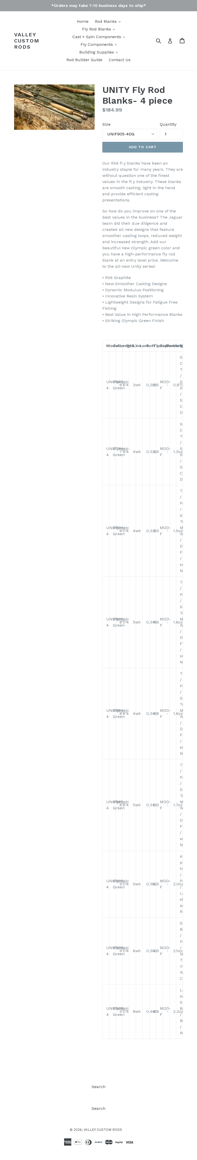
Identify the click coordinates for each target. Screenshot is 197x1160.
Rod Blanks (106, 21)
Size (106, 124)
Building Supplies (97, 52)
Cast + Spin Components (97, 36)
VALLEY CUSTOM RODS (26, 40)
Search (98, 1086)
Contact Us (120, 59)
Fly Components (97, 44)
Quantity (168, 124)
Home (82, 21)
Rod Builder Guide (84, 59)
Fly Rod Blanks (97, 29)
